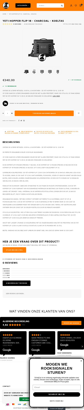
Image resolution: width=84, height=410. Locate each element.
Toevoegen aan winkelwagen (44, 113)
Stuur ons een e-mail (14, 250)
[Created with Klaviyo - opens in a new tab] (56, 408)
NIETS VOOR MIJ (56, 401)
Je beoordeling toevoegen (33, 24)
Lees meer (56, 96)
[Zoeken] (62, 5)
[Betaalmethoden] (7, 404)
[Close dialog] (81, 360)
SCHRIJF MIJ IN (57, 394)
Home (4, 14)
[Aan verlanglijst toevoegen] (78, 113)
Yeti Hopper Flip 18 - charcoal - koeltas (22, 14)
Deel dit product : (10, 120)
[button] (2, 346)
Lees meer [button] (7, 345)
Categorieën (22, 5)
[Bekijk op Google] (7, 350)
